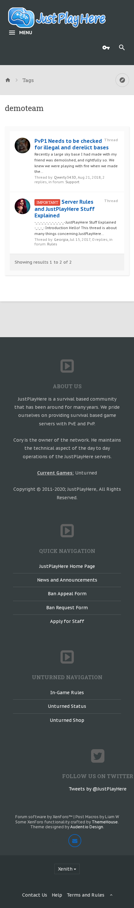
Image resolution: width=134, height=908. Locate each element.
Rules (52, 244)
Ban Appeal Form (67, 594)
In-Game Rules (67, 692)
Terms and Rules (85, 895)
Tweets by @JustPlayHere (98, 789)
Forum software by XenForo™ (44, 816)
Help (57, 895)
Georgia (61, 239)
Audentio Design (86, 826)
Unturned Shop (67, 720)
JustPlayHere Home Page (67, 566)
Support (72, 182)
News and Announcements (67, 580)
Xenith (65, 869)
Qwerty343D (65, 177)
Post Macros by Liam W (97, 816)
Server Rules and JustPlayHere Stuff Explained (64, 209)
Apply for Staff (67, 621)
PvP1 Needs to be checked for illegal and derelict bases (71, 144)
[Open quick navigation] (122, 80)
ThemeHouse (105, 821)
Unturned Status (67, 706)
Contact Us (34, 895)
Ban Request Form (67, 608)
